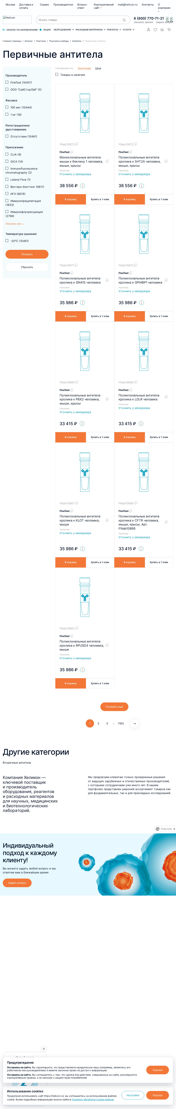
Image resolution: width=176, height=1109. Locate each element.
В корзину (71, 199)
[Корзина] (169, 30)
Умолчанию (84, 68)
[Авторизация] (148, 30)
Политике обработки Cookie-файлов (93, 1099)
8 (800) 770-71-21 (149, 18)
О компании (164, 6)
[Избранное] (155, 30)
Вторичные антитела (17, 762)
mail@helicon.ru (128, 4)
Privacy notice (166, 829)
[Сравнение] (162, 30)
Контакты (148, 4)
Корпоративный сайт (104, 6)
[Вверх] (169, 958)
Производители (63, 4)
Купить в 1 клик (100, 199)
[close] (174, 829)
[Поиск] (124, 20)
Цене (98, 68)
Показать (27, 254)
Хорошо (158, 1070)
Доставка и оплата (26, 6)
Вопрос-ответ (82, 6)
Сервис (44, 4)
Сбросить (27, 267)
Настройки (132, 1095)
